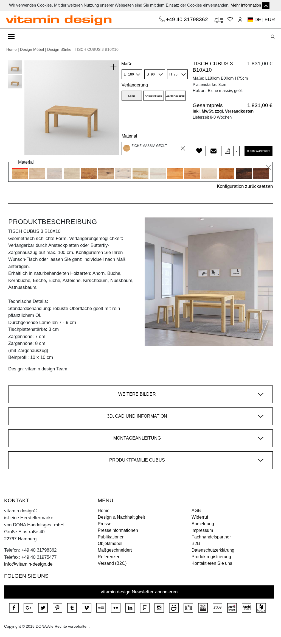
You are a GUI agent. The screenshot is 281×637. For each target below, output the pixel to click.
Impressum (202, 530)
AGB (196, 510)
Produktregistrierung (211, 556)
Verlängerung (135, 85)
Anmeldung (203, 523)
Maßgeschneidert (115, 550)
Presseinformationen (118, 530)
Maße (127, 64)
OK (266, 5)
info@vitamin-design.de (28, 564)
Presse (104, 523)
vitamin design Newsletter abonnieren (139, 591)
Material (129, 136)
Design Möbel (32, 49)
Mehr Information (246, 5)
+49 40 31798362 (187, 19)
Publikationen (111, 537)
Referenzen (109, 556)
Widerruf (200, 517)
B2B (196, 543)
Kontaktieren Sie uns (212, 563)
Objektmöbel (110, 543)
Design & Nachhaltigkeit (121, 517)
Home (11, 49)
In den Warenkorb (258, 150)
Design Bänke (59, 49)
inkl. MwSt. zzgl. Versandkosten (223, 111)
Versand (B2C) (112, 563)
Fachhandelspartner (211, 537)
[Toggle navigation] (11, 36)
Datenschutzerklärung (213, 550)
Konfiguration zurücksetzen (245, 186)
